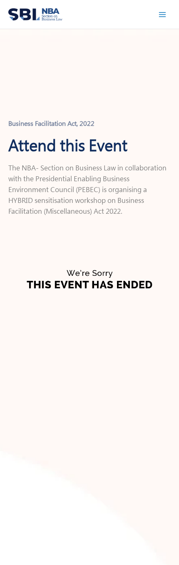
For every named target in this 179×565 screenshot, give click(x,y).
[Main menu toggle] (162, 14)
